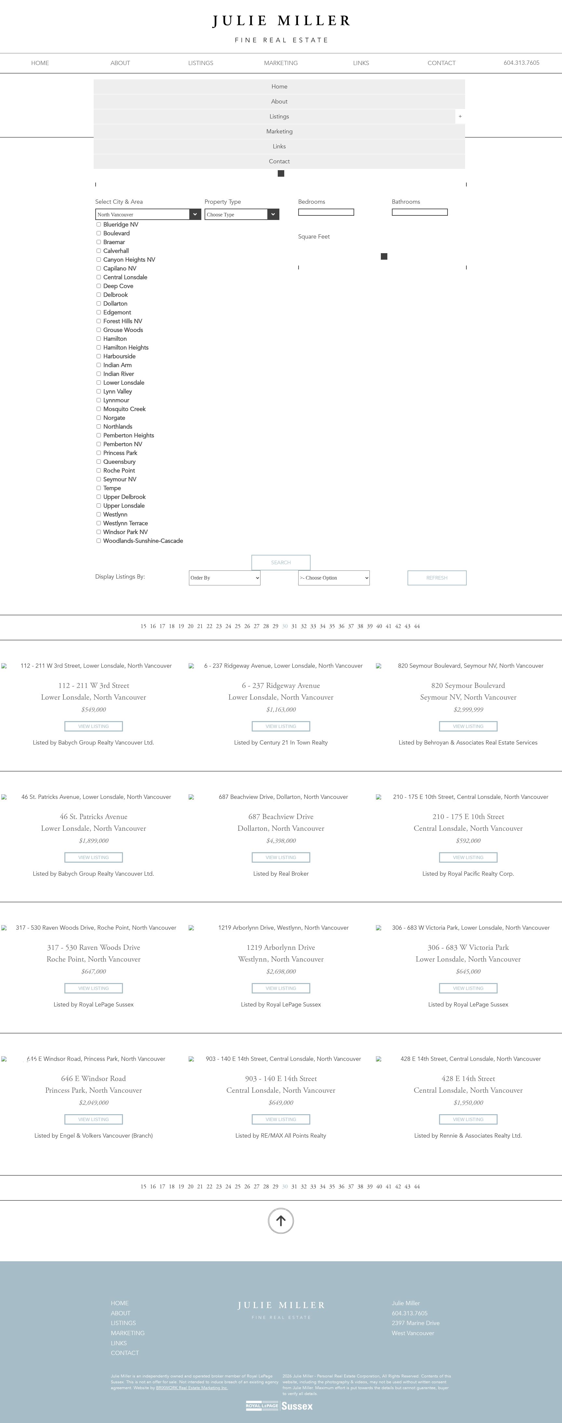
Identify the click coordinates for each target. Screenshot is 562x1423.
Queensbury (119, 462)
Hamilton (115, 339)
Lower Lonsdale (123, 383)
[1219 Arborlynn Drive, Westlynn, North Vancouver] (281, 928)
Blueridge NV (120, 225)
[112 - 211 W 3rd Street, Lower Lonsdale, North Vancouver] (93, 666)
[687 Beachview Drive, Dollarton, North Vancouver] (281, 797)
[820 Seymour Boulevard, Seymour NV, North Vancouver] (468, 666)
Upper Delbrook (124, 497)
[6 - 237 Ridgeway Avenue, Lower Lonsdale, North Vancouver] (281, 666)
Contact (279, 161)
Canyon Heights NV (129, 260)
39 (370, 627)
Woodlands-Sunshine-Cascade (143, 541)
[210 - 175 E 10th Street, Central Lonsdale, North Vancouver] (468, 797)
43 (407, 627)
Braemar (114, 242)
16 (153, 627)
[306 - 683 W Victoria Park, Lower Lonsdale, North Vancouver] (468, 928)
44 (417, 627)
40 (379, 627)
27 (257, 627)
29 (275, 627)
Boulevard (116, 233)
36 (341, 627)
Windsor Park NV (125, 532)
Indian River (118, 374)
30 (285, 627)
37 (351, 627)
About (279, 102)
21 (200, 627)
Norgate (114, 418)
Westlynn (115, 515)
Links (279, 147)
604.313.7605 (522, 63)
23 (219, 627)
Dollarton (115, 304)
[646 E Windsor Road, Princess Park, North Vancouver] (93, 1059)
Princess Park (120, 453)
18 (172, 627)
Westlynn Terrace (125, 523)
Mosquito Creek (124, 409)
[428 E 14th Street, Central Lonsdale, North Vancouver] (468, 1059)
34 (323, 627)
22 (209, 627)
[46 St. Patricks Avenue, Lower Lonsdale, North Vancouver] (93, 797)
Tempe (112, 488)
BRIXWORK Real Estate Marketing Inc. (192, 1388)
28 (266, 627)
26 (247, 627)
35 (332, 627)
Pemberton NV (122, 444)
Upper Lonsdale (124, 506)
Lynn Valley (117, 392)
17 (162, 627)
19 (181, 627)
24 (228, 627)
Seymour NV (119, 479)
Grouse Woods (123, 330)
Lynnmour (116, 400)
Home (280, 87)
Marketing (279, 132)
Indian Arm (117, 365)
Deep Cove (118, 286)
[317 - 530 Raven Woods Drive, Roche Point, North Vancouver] (93, 928)
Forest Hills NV (122, 321)
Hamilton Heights (126, 348)
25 (238, 627)
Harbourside (119, 356)
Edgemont (117, 312)
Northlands (117, 427)
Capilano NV (119, 269)
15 (143, 627)
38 (360, 627)
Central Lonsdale (125, 277)
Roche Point (119, 471)
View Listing (93, 726)
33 (313, 627)
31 (294, 627)
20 (191, 627)
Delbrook (115, 295)
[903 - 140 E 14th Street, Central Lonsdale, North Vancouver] (281, 1059)
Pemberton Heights (128, 435)
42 (398, 627)
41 (389, 627)
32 (304, 627)
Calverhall (116, 251)
